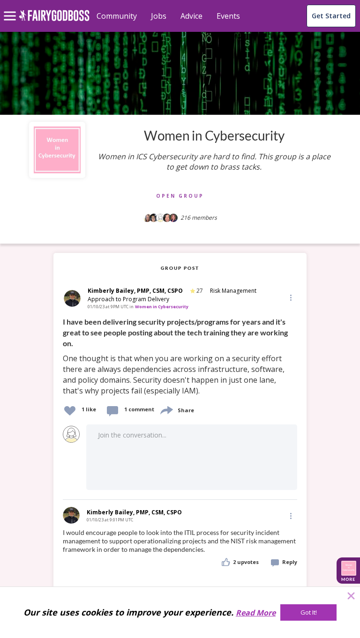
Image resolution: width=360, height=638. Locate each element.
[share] (166, 409)
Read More (256, 613)
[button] (290, 297)
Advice (191, 16)
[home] (54, 21)
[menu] (11, 8)
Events (228, 16)
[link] (180, 357)
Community (117, 16)
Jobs (158, 16)
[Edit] (290, 297)
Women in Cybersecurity (161, 307)
